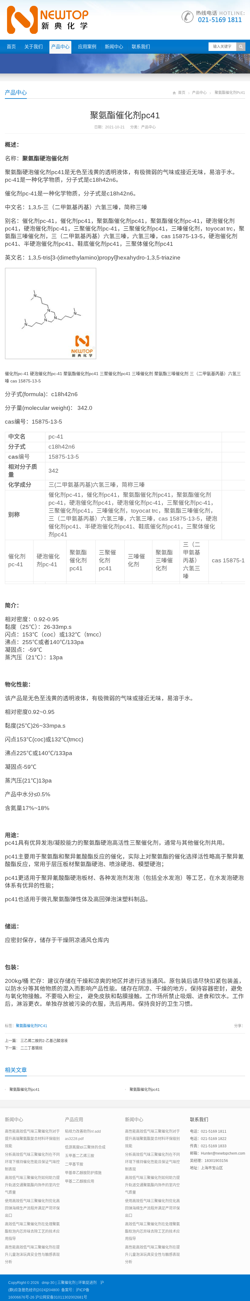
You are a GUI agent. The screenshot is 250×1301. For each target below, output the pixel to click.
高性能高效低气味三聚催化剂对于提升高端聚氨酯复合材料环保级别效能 (32, 1138)
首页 (11, 46)
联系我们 (141, 46)
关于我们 (33, 46)
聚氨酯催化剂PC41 (31, 1026)
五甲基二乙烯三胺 (79, 1156)
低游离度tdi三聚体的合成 (85, 1147)
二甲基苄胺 (74, 1164)
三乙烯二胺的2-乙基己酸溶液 (44, 1041)
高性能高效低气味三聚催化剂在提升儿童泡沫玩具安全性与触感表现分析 (32, 1254)
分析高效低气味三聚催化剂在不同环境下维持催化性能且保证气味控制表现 (32, 1161)
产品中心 (60, 46)
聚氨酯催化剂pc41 (24, 1090)
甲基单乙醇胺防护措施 (83, 1173)
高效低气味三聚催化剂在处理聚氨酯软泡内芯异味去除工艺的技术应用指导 (32, 1231)
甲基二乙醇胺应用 (79, 1181)
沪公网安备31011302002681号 (61, 1297)
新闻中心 (114, 46)
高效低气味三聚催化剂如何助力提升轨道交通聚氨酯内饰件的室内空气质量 (32, 1185)
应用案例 (87, 46)
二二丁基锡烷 (31, 1048)
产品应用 (74, 1119)
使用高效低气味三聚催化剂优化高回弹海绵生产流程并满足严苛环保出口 (32, 1208)
